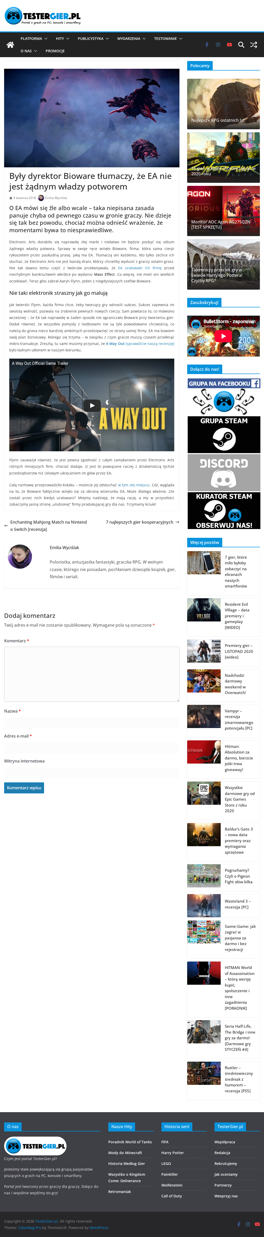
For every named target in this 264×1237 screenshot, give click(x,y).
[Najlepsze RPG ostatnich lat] (223, 104)
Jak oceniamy (226, 1174)
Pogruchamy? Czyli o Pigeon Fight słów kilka (239, 876)
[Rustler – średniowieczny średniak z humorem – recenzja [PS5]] (204, 1081)
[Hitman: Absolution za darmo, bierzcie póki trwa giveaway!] (204, 759)
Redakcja (222, 1152)
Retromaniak (119, 1191)
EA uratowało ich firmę (140, 267)
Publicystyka (90, 38)
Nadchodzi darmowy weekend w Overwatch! (235, 684)
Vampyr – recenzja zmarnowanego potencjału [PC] (239, 719)
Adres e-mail (18, 736)
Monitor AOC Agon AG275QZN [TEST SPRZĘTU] (220, 224)
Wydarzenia (128, 38)
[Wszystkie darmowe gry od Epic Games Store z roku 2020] (204, 801)
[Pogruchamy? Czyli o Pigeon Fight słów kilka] (204, 877)
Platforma (31, 38)
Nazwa (12, 711)
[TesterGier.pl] (10, 45)
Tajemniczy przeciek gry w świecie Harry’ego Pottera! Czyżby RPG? (216, 275)
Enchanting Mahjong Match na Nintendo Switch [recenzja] (48, 525)
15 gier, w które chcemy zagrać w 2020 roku (223, 171)
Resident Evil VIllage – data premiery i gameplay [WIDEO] (237, 616)
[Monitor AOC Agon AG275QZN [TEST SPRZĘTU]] (223, 211)
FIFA (164, 1141)
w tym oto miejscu (134, 484)
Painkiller (169, 1174)
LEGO (166, 1163)
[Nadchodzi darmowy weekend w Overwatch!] (204, 685)
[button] (45, 38)
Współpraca (224, 1141)
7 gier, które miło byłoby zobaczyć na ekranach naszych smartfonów (236, 572)
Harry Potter (172, 1152)
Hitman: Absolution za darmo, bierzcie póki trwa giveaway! (239, 758)
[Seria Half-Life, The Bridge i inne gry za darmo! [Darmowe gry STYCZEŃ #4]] (204, 1039)
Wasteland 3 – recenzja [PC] (238, 904)
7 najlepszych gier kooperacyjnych (139, 522)
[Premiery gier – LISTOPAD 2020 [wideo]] (204, 652)
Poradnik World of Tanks (130, 1141)
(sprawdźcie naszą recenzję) (140, 343)
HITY (60, 38)
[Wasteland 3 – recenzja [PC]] (204, 905)
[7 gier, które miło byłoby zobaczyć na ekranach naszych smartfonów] (204, 573)
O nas (26, 50)
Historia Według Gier (126, 1163)
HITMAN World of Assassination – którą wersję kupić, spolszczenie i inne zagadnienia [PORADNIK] (239, 988)
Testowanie (165, 38)
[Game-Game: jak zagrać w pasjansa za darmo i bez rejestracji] (204, 939)
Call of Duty (171, 1195)
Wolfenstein (172, 1185)
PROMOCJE (55, 50)
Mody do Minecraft (125, 1152)
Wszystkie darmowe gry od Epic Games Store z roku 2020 (240, 799)
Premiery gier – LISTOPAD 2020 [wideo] (239, 651)
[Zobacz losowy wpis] (254, 45)
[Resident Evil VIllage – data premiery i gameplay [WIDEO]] (204, 617)
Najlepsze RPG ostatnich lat (218, 120)
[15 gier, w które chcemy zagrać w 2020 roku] (223, 157)
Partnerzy (223, 1185)
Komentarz (16, 641)
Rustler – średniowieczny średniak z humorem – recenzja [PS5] (239, 1079)
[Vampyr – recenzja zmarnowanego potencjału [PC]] (204, 721)
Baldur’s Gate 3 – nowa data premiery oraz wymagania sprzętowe (239, 840)
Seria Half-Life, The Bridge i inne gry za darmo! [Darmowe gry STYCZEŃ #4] (240, 1038)
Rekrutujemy (225, 1163)
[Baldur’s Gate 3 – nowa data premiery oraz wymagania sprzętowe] (204, 842)
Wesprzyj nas (226, 1195)
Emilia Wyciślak (56, 198)
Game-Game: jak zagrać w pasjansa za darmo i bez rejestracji (240, 938)
